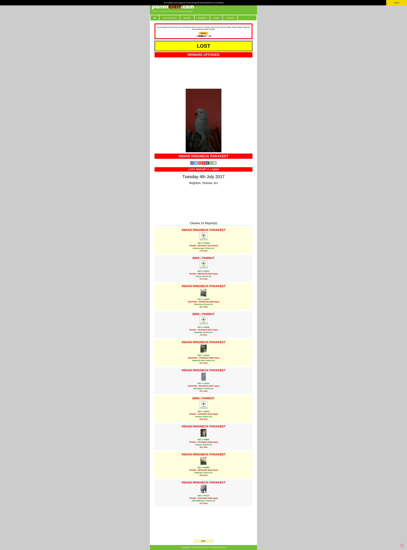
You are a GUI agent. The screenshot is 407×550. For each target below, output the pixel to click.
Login (216, 18)
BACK (203, 541)
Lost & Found (169, 18)
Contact (230, 18)
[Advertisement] (230, 7)
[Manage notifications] (402, 545)
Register (202, 18)
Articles (187, 18)
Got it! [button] (396, 3)
